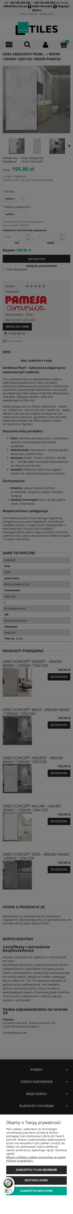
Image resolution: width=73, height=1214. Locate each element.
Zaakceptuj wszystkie (36, 1190)
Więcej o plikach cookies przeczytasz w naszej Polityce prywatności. (36, 1158)
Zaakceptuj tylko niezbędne (36, 1169)
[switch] (8, 1191)
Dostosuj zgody (36, 1180)
